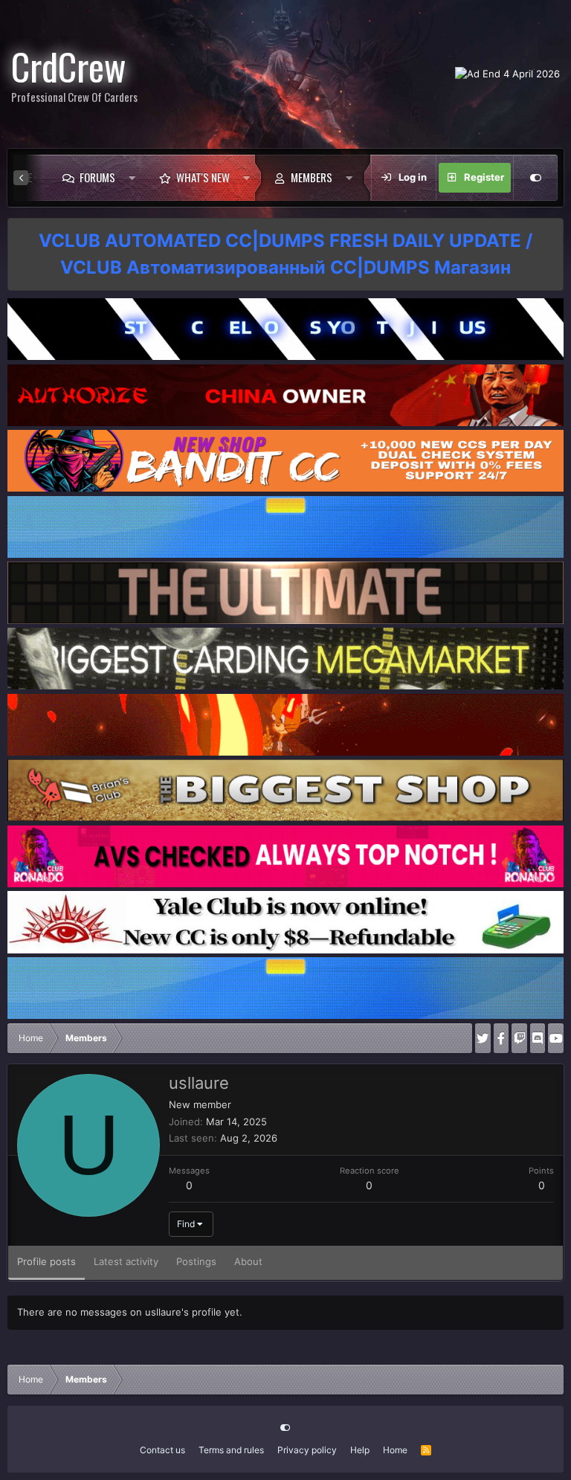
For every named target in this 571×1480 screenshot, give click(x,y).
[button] (131, 178)
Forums (97, 177)
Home (395, 1449)
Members (311, 177)
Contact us (162, 1449)
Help (360, 1449)
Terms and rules (231, 1449)
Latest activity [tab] (126, 1261)
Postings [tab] (196, 1261)
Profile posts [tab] (46, 1261)
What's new (203, 177)
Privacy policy (307, 1449)
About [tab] (248, 1261)
